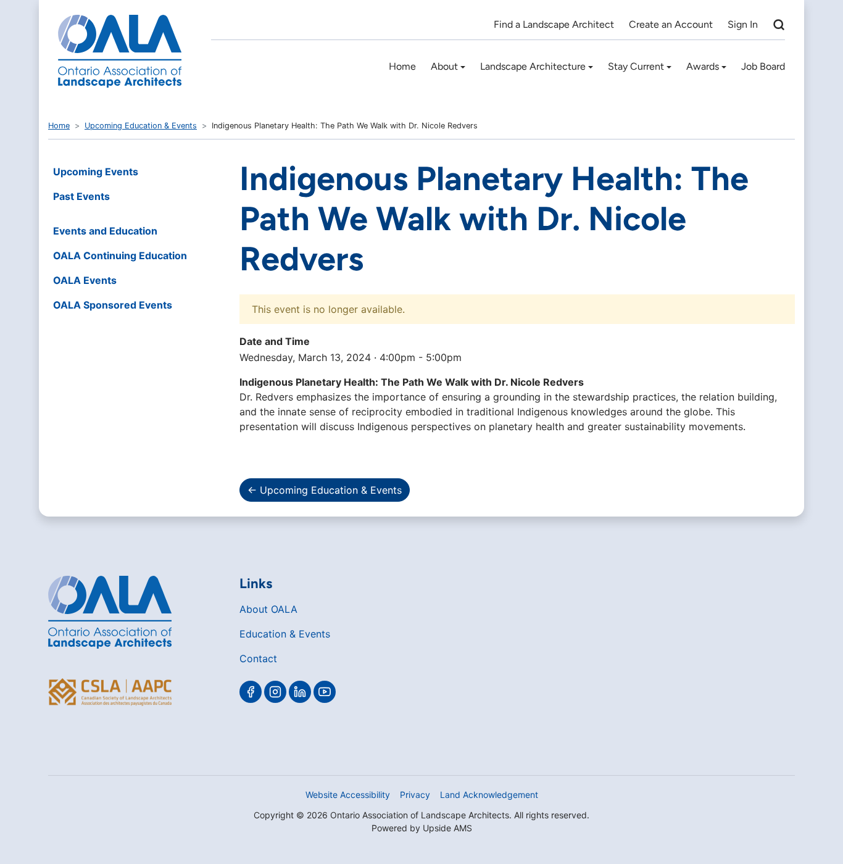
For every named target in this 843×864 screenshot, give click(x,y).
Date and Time (274, 341)
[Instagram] (275, 692)
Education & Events (284, 634)
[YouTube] (325, 692)
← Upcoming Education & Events (324, 490)
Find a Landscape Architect (554, 24)
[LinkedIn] (300, 692)
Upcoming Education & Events (141, 125)
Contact (258, 658)
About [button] (444, 66)
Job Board (763, 66)
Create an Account (671, 24)
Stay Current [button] (636, 66)
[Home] (119, 51)
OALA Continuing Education (120, 255)
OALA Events (85, 280)
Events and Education (105, 231)
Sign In (743, 24)
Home (402, 66)
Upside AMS (447, 828)
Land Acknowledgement (489, 794)
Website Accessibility (347, 794)
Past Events (81, 196)
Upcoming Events (95, 171)
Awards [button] (702, 66)
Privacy (415, 794)
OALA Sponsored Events (112, 305)
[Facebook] (250, 692)
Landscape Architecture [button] (533, 66)
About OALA (268, 609)
